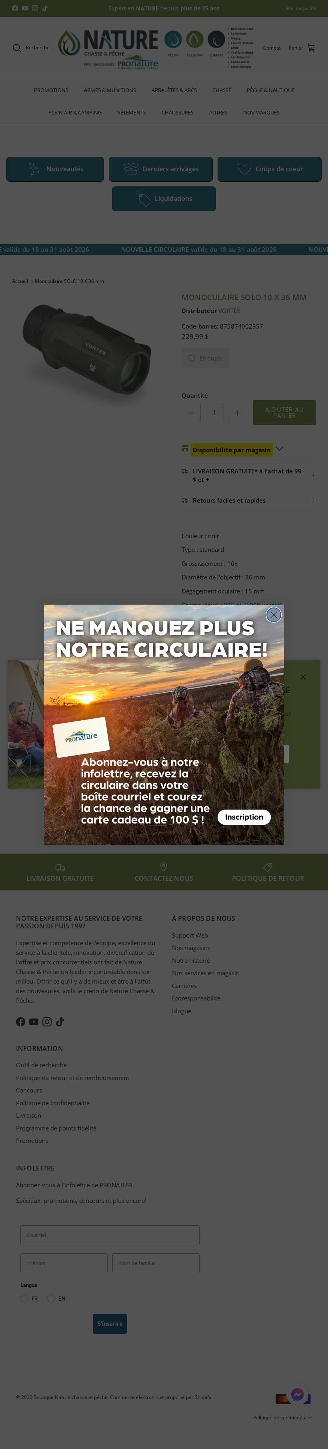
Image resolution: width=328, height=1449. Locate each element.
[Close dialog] (274, 615)
